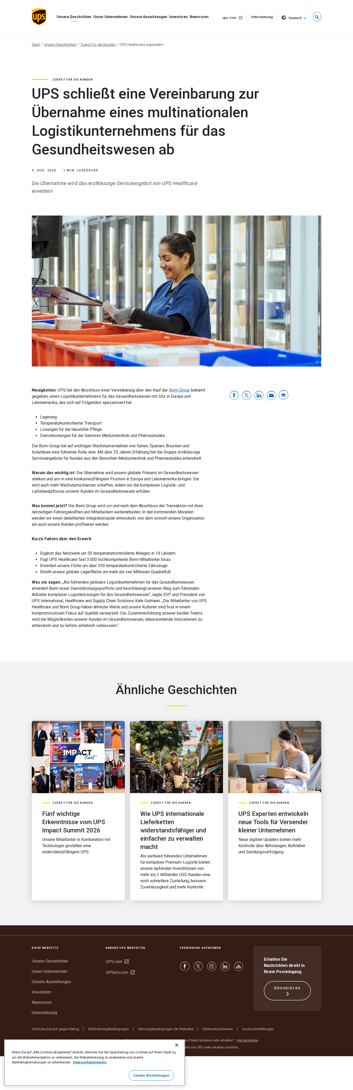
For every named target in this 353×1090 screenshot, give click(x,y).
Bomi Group (179, 390)
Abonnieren (287, 987)
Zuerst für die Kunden (98, 45)
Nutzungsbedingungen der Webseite (165, 1029)
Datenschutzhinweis (218, 1029)
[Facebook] (185, 968)
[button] (317, 17)
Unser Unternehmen (110, 17)
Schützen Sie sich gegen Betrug (55, 1029)
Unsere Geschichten (74, 17)
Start (36, 45)
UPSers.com (120, 972)
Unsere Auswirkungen (148, 17)
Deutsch (295, 18)
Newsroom (199, 17)
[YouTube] (238, 968)
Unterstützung (264, 18)
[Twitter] (198, 968)
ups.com (234, 17)
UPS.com (117, 961)
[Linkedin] (225, 968)
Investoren (178, 17)
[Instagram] (211, 968)
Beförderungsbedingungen (108, 1029)
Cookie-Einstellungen (258, 1029)
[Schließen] (176, 1045)
